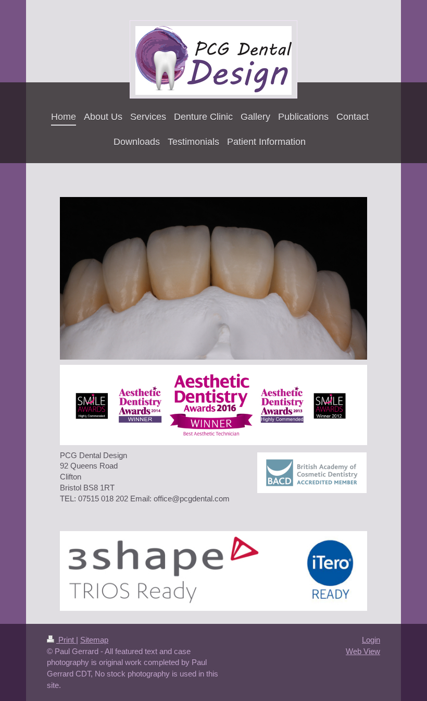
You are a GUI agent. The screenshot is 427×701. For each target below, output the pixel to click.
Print (66, 639)
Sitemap (94, 639)
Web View (363, 651)
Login (371, 639)
